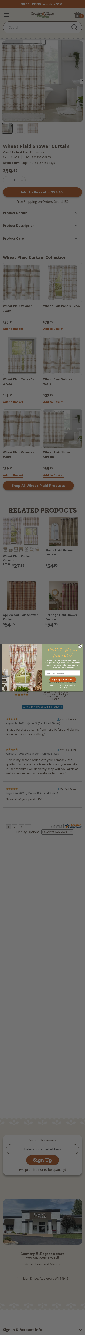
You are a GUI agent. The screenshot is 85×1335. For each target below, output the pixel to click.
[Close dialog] (80, 646)
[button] (62, 679)
